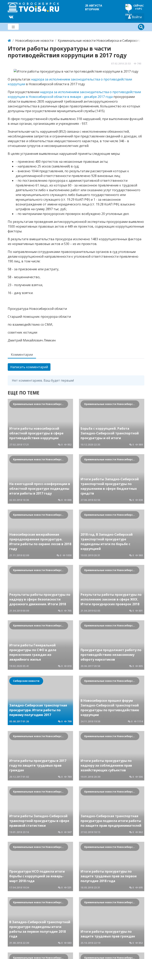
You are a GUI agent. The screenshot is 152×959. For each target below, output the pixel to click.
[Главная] (9, 40)
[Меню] (13, 27)
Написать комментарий (29, 367)
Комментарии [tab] (22, 354)
